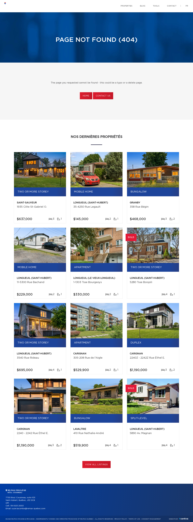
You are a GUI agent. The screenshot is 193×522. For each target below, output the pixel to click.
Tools (156, 6)
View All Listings (96, 465)
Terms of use (134, 519)
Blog (142, 6)
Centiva (183, 519)
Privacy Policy (120, 519)
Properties (126, 6)
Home (86, 96)
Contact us (103, 96)
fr (187, 6)
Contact (171, 6)
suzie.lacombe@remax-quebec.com (28, 509)
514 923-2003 (17, 506)
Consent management (151, 519)
